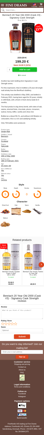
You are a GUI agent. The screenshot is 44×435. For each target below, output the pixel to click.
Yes (2, 170)
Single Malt (5, 131)
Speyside (4, 146)
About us (22, 370)
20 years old (6, 166)
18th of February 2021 (10, 161)
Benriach (4, 136)
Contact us (22, 367)
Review (4, 307)
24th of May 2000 (8, 156)
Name (3, 327)
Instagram (22, 396)
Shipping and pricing (22, 364)
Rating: (6, 321)
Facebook (22, 394)
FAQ (22, 372)
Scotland (4, 141)
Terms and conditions (22, 387)
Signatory (5, 151)
